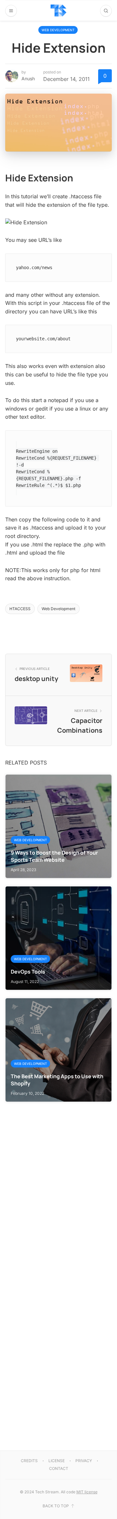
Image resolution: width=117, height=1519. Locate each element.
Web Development (58, 30)
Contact (58, 1468)
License (56, 1460)
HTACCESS (20, 608)
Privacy (83, 1460)
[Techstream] (58, 10)
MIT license (87, 1491)
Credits (29, 1460)
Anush (28, 78)
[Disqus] (58, 1183)
